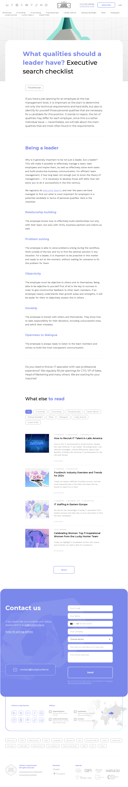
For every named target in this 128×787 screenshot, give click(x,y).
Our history (10, 746)
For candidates (52, 746)
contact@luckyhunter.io (34, 669)
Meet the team (34, 740)
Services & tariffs (91, 740)
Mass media (23, 746)
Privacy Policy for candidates (28, 775)
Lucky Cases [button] (27, 15)
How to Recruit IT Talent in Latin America (78, 438)
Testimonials (116, 740)
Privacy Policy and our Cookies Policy (30, 771)
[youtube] (26, 5)
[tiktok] (36, 5)
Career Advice (70, 13)
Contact (102, 746)
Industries (69, 740)
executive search (52, 190)
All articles (6, 13)
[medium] (41, 5)
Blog (84, 746)
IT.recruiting (36, 13)
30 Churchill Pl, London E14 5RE (60, 713)
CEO (79, 740)
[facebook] (12, 5)
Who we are (11, 740)
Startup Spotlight (88, 13)
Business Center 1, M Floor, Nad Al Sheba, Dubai (61, 720)
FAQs (22, 740)
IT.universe (21, 13)
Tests (103, 13)
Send (90, 672)
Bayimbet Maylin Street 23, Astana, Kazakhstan (86, 713)
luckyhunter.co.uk (87, 6)
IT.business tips (52, 13)
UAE (120, 5)
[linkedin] (7, 5)
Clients (104, 740)
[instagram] (16, 5)
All (29, 412)
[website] (21, 5)
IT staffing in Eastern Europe (71, 504)
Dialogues (115, 13)
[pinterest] (31, 5)
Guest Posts (44, 15)
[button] (106, 5)
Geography (57, 740)
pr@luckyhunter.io (34, 625)
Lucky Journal (11, 15)
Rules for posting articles (19, 631)
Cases (46, 740)
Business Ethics (37, 746)
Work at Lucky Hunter (70, 746)
